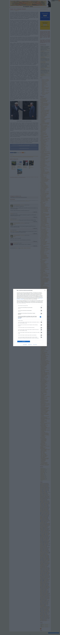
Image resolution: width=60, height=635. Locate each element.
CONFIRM (23, 341)
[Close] (45, 290)
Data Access (30, 344)
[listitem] (30, 305)
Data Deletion (25, 344)
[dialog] (30, 317)
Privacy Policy (35, 344)
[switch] (41, 307)
